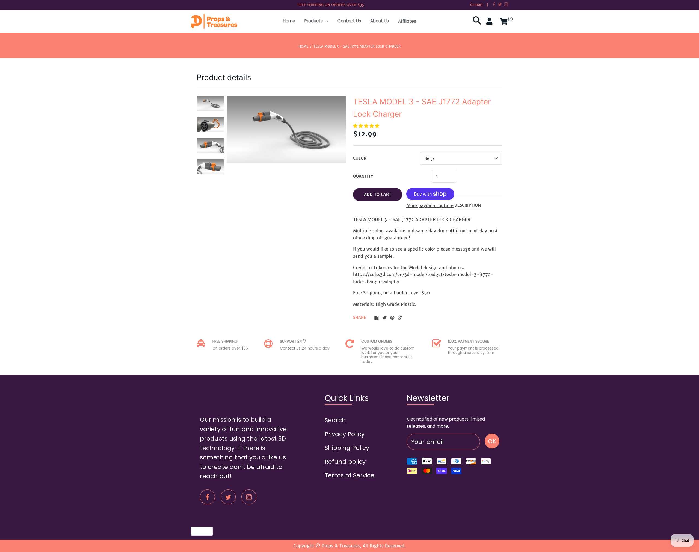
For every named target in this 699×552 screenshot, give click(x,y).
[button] (367, 125)
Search (335, 420)
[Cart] (504, 23)
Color (359, 158)
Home (289, 21)
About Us (379, 21)
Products (314, 21)
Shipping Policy (347, 448)
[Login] (490, 23)
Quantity (363, 176)
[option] (210, 103)
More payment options (430, 205)
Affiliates (407, 21)
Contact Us (349, 21)
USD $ (199, 531)
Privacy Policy (345, 434)
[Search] (477, 23)
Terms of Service (349, 475)
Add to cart (377, 194)
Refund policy (345, 461)
